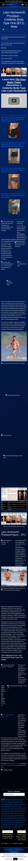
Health (11, 810)
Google (12, 760)
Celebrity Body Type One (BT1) (14, 802)
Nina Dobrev (13, 818)
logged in (10, 843)
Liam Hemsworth (14, 815)
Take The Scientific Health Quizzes (14, 1)
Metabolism (10, 817)
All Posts (11, 799)
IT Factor (16, 810)
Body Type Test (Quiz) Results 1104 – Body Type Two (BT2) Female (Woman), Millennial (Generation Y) (13, 144)
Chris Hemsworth (5, 806)
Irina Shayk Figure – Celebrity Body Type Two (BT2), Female (7, 836)
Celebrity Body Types (14, 852)
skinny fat (17, 241)
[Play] (14, 100)
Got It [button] (15, 859)
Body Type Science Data (14, 763)
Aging (7, 799)
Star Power (18, 824)
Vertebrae (15, 825)
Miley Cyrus (17, 817)
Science (12, 820)
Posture (8, 820)
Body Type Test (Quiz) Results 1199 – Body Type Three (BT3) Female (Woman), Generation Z (13, 170)
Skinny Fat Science (19, 849)
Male (2, 817)
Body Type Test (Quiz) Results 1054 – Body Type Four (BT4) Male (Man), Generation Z (13, 195)
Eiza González (17, 806)
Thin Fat (10, 825)
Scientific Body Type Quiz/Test (9, 765)
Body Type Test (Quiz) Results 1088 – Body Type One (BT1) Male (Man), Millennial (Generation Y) (13, 119)
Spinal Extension (9, 824)
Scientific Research (9, 822)
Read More (20, 859)
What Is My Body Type (14, 827)
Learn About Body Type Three (9, 813)
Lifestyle (21, 815)
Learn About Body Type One (17, 811)
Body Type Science (8, 849)
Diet (12, 806)
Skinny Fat (18, 822)
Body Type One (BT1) (10, 801)
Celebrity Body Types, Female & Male (11, 804)
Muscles (7, 818)
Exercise (3, 808)
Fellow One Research (12, 808)
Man (5, 817)
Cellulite (24, 804)
